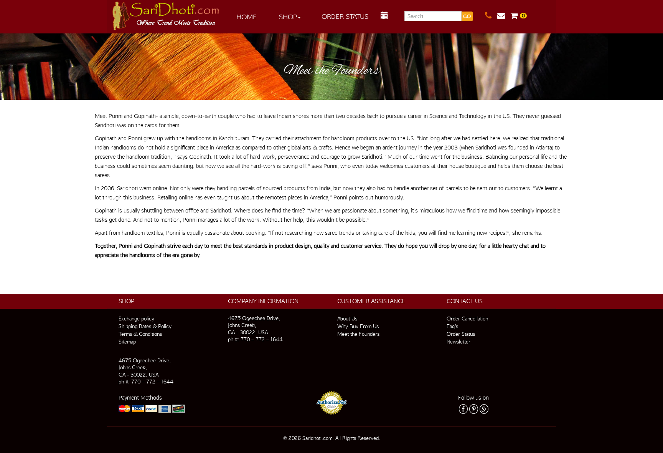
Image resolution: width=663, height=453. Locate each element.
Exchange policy (136, 318)
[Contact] (491, 15)
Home (246, 17)
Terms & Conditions (140, 334)
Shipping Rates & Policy (145, 326)
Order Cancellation (467, 318)
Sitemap (127, 342)
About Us (347, 318)
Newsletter (458, 342)
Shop (288, 17)
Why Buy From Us (358, 326)
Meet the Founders (358, 334)
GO (467, 16)
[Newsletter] (504, 15)
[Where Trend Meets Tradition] (166, 14)
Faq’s (452, 326)
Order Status (345, 16)
